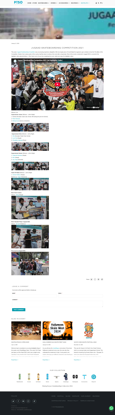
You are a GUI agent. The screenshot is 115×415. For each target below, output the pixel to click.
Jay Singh (15, 159)
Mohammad (16, 120)
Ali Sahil (18, 223)
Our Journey (86, 396)
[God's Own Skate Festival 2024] (89, 330)
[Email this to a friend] (101, 279)
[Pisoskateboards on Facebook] (18, 401)
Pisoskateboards (59, 407)
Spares (53, 3)
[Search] (99, 3)
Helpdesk (74, 3)
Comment (15, 299)
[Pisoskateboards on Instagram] (28, 401)
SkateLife (84, 3)
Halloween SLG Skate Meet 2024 (54, 342)
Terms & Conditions (87, 400)
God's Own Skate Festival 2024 (85, 342)
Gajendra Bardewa (17, 155)
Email (60, 293)
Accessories (63, 3)
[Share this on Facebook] (94, 279)
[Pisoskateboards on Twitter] (13, 401)
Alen (14, 157)
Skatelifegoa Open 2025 (20, 342)
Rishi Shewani (16, 118)
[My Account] (96, 3)
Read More (14, 359)
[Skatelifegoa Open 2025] (26, 330)
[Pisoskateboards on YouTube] (23, 401)
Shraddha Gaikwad (17, 140)
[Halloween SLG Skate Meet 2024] (57, 330)
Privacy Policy (73, 400)
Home (29, 3)
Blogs (68, 396)
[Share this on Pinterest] (98, 279)
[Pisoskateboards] (18, 3)
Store (35, 3)
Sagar (19, 176)
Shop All (60, 396)
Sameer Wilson (16, 174)
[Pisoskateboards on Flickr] (31, 401)
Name (14, 293)
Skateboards (43, 3)
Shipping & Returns (59, 400)
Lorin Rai (15, 138)
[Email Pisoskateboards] (34, 401)
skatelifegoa (56, 348)
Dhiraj (17, 194)
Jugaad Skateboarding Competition (26, 52)
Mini (14, 136)
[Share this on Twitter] (91, 279)
